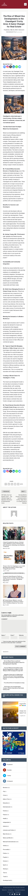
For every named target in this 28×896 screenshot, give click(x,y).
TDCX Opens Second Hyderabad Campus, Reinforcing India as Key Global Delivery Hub (13, 688)
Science (5, 861)
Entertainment (6, 807)
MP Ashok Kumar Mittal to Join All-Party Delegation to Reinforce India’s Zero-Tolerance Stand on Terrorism (13, 602)
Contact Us (10, 890)
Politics (5, 853)
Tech (4, 872)
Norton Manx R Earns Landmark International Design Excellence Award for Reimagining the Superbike (13, 662)
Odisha (5, 845)
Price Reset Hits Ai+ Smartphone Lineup (14, 682)
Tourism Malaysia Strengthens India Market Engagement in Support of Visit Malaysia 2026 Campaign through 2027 (13, 669)
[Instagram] (7, 66)
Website (21, 635)
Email (12, 635)
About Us (4, 890)
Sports (4, 865)
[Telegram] (19, 66)
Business (5, 787)
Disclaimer (18, 892)
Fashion (5, 810)
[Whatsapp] (16, 66)
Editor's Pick (6, 799)
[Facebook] (4, 66)
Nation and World (7, 837)
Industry (5, 826)
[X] (10, 66)
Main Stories (6, 834)
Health (4, 818)
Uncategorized (7, 880)
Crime (4, 795)
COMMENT (4, 619)
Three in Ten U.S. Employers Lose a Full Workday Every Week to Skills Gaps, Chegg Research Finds (14, 567)
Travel (4, 876)
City (4, 791)
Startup (5, 868)
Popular (5, 857)
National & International (9, 841)
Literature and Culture (8, 830)
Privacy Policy (11, 892)
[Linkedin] (13, 66)
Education (5, 803)
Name (3, 635)
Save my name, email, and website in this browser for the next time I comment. (13, 642)
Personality (6, 849)
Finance (5, 814)
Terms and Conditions (19, 890)
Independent (6, 822)
